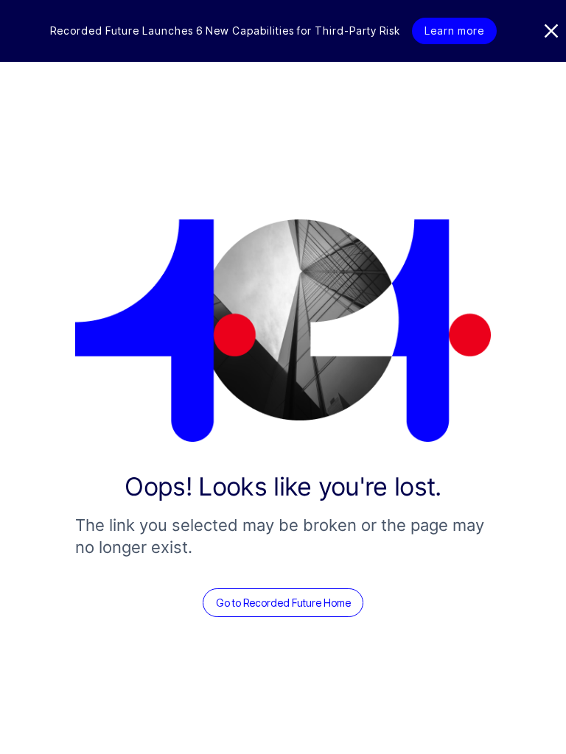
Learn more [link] (454, 30)
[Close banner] (551, 31)
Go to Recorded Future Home (283, 602)
